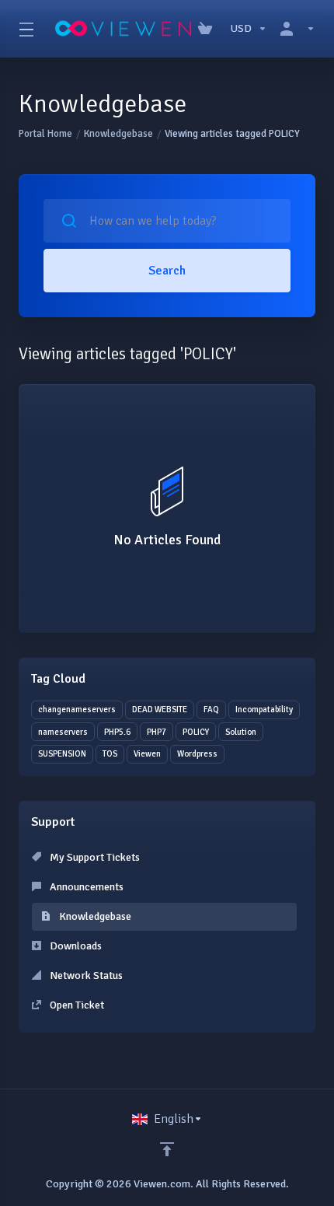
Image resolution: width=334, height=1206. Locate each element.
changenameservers (77, 709)
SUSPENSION (62, 754)
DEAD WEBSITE (159, 709)
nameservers (63, 732)
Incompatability (264, 709)
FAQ (211, 709)
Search (167, 270)
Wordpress (197, 754)
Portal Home (45, 134)
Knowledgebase (118, 134)
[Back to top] (167, 1149)
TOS (110, 754)
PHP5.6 (117, 732)
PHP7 (156, 732)
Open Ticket (75, 1005)
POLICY (196, 732)
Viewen (147, 754)
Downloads (74, 946)
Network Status (85, 975)
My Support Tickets (93, 857)
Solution (240, 732)
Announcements (85, 886)
